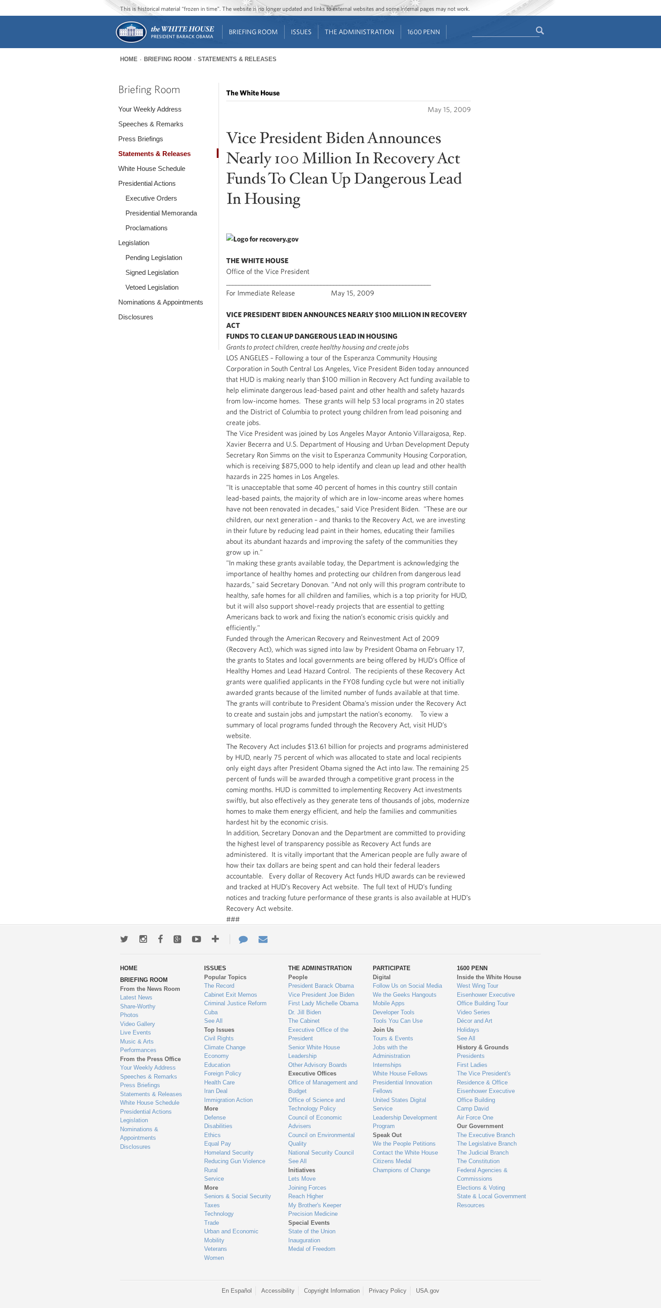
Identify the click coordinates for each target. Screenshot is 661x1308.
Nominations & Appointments (160, 302)
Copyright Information (332, 1290)
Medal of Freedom (311, 1248)
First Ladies (472, 1065)
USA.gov (427, 1290)
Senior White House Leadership (314, 1052)
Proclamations (146, 228)
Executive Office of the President (318, 1034)
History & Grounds (483, 1047)
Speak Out (387, 1135)
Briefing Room (253, 32)
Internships (387, 1065)
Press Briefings (140, 139)
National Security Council (321, 1152)
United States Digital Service (399, 1104)
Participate (392, 968)
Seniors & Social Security (237, 1196)
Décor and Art (474, 1020)
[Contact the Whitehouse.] (239, 939)
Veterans (215, 1248)
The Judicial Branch (483, 1152)
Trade (211, 1222)
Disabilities (218, 1126)
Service (214, 1178)
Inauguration (304, 1240)
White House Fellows (400, 1073)
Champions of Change (401, 1170)
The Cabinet (304, 1020)
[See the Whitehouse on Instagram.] (143, 939)
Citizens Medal (392, 1161)
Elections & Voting (481, 1187)
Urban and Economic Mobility (231, 1236)
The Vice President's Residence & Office (484, 1078)
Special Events (309, 1222)
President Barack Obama (321, 985)
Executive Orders (151, 198)
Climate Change (225, 1047)
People (298, 977)
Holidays (468, 1029)
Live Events (135, 1032)
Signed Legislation (152, 272)
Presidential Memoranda (161, 213)
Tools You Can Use (398, 1020)
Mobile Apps (389, 1003)
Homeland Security (229, 1152)
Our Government (480, 1126)
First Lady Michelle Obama (323, 1003)
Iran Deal (216, 1091)
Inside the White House (489, 977)
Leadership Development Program (405, 1122)
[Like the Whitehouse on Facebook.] (160, 939)
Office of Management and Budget (322, 1087)
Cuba (211, 1012)
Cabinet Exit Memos (230, 994)
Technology (219, 1213)
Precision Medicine (313, 1213)
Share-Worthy (138, 1006)
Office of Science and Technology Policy (316, 1104)
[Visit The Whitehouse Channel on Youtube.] (196, 939)
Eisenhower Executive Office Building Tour (486, 999)
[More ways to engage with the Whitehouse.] (215, 939)
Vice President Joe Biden (321, 994)
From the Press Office (150, 1059)
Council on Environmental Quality (321, 1139)
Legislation (133, 242)
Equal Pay (217, 1143)
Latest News (136, 997)
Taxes (212, 1205)
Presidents (471, 1056)
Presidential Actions (147, 183)
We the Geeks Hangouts (405, 994)
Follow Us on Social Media (407, 985)
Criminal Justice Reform (235, 1003)
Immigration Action (228, 1100)
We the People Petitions (404, 1143)
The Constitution (478, 1161)
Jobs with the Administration (391, 1052)
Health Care (219, 1082)
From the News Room (150, 988)
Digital (382, 977)
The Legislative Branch (487, 1143)
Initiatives (301, 1170)
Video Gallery (137, 1024)
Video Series (473, 1012)
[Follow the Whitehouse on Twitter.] (124, 939)
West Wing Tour (477, 985)
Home (129, 59)
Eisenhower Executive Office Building (486, 1095)
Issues (301, 32)
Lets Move (302, 1178)
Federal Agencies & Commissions (482, 1175)
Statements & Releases (237, 59)
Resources (471, 1205)
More (211, 1108)
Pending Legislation (153, 257)
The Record (219, 985)
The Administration (359, 32)
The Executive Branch (486, 1135)
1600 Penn (423, 32)
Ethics (212, 1135)
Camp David (473, 1108)
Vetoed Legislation (152, 287)
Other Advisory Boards (317, 1065)
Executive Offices (312, 1073)
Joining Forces (307, 1187)
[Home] (164, 42)
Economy (216, 1056)
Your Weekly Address (150, 109)
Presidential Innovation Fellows (402, 1087)
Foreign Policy (222, 1073)
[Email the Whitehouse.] (263, 939)
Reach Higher (305, 1196)
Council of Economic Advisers (315, 1122)
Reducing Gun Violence (234, 1161)
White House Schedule (151, 168)
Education (217, 1065)
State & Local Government (491, 1196)
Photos (129, 1015)
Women (214, 1257)
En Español (237, 1290)
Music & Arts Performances (138, 1046)
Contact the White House (405, 1152)
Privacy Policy (387, 1290)
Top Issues (219, 1029)
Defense (215, 1117)
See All (213, 1020)
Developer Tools (394, 1012)
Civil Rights (219, 1038)
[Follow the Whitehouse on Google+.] (177, 939)
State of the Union (311, 1231)
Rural (211, 1170)
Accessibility (278, 1290)
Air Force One (475, 1117)
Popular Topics (225, 977)
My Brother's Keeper (314, 1205)
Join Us (383, 1029)
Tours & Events (393, 1038)
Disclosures (135, 317)
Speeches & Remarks (150, 124)
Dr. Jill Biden (304, 1012)
